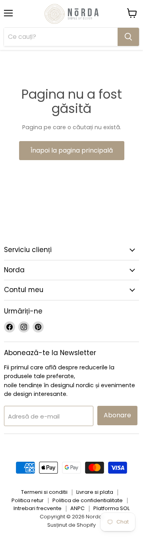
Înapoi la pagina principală (72, 150)
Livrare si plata (94, 492)
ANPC (77, 508)
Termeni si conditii (44, 492)
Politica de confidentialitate (87, 500)
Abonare (117, 415)
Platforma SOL (111, 508)
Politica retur (28, 500)
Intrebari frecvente (38, 508)
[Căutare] (128, 37)
